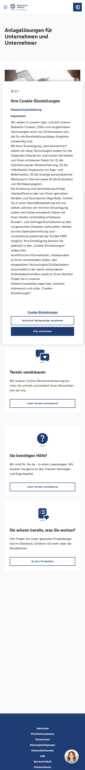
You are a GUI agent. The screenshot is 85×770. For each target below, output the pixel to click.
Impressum (42, 728)
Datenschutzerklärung (26, 109)
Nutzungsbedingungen (42, 745)
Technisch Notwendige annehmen (42, 320)
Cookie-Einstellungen (42, 312)
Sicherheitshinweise (42, 750)
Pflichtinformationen (42, 734)
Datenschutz (42, 739)
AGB (42, 756)
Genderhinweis (42, 767)
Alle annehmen (42, 331)
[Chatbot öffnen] (71, 756)
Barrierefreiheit (42, 761)
